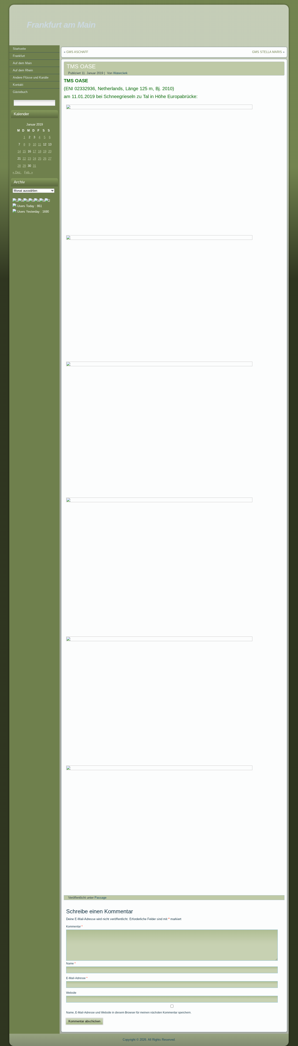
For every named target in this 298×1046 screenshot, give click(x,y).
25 (39, 158)
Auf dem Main (22, 63)
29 (24, 166)
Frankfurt (19, 56)
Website (71, 992)
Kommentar (74, 926)
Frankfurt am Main (61, 25)
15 (24, 151)
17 (34, 151)
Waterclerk (120, 73)
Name (71, 963)
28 (19, 166)
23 (29, 158)
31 (34, 166)
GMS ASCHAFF (77, 52)
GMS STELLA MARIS (267, 52)
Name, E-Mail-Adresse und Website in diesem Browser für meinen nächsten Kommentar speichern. (128, 1012)
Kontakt (18, 84)
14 (19, 151)
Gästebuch (20, 92)
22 (24, 158)
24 (34, 158)
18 (39, 151)
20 (49, 151)
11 (39, 144)
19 (44, 151)
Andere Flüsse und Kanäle (30, 77)
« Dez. (17, 172)
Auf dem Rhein (23, 70)
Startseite (19, 48)
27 (49, 158)
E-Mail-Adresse (77, 978)
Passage (100, 897)
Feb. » (28, 172)
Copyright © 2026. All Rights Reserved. (149, 1039)
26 (44, 158)
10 (34, 144)
